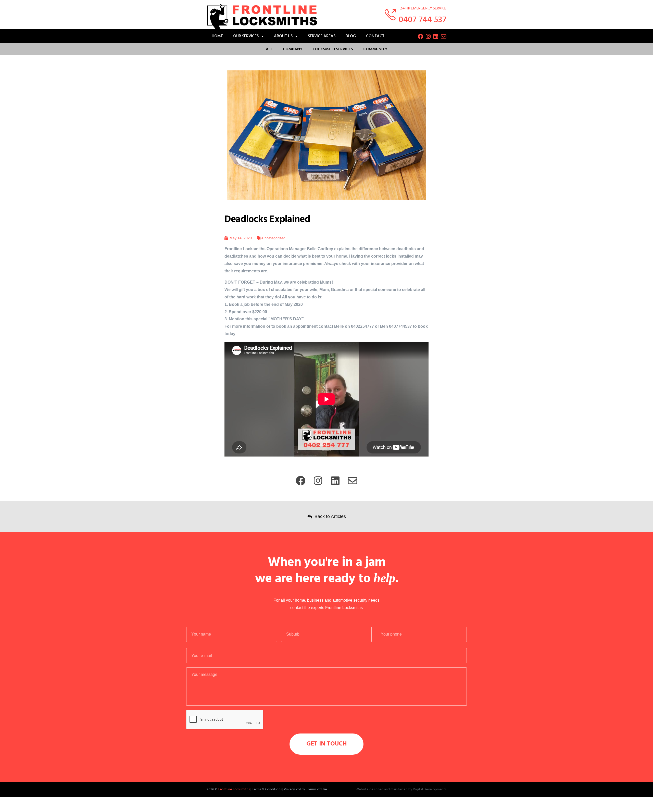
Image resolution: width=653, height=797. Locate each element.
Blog (351, 36)
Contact (375, 36)
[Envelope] (443, 36)
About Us (283, 36)
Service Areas (321, 36)
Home (217, 36)
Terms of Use (317, 789)
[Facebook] (420, 36)
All (269, 49)
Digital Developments (429, 789)
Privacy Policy (294, 789)
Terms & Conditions (267, 789)
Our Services (246, 36)
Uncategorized (273, 238)
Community (375, 49)
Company (293, 49)
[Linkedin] (436, 36)
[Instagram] (428, 36)
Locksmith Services (333, 49)
